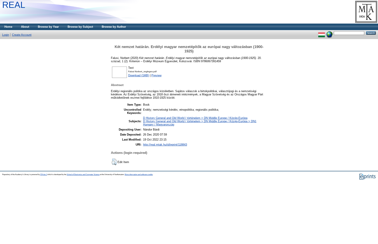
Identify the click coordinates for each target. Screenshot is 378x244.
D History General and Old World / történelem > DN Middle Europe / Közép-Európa (195, 118)
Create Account (22, 34)
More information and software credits (139, 174)
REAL (13, 5)
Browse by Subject (80, 26)
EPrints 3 (43, 174)
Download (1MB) (138, 75)
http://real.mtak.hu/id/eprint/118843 (165, 144)
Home (8, 26)
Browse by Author (114, 26)
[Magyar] (321, 32)
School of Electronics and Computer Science (83, 174)
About (25, 26)
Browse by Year (48, 26)
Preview (156, 75)
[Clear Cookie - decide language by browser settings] (329, 32)
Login (5, 34)
